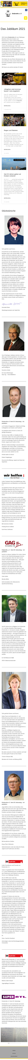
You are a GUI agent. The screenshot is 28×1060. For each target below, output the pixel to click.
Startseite (14, 1050)
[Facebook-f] (26, 10)
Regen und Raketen (11, 130)
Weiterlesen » (7, 105)
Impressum (14, 1053)
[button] (25, 18)
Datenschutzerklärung (14, 1056)
